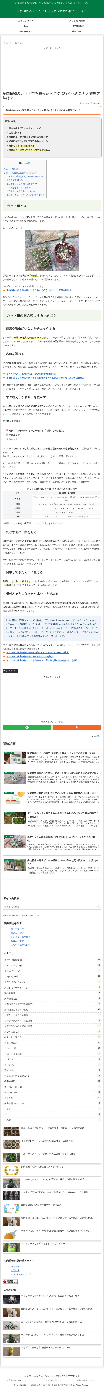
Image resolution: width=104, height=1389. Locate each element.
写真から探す (17, 941)
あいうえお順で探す (20, 937)
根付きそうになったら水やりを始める (26, 195)
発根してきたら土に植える (21, 191)
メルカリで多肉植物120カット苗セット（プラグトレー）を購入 (37, 652)
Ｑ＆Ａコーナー (11, 671)
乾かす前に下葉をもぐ (19, 187)
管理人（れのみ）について (18, 1380)
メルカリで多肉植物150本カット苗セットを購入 (29, 656)
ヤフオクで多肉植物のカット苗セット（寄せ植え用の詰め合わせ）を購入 (42, 660)
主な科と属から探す (20, 945)
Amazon (15, 1267)
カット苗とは (11, 169)
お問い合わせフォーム (86, 1380)
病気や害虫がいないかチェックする (25, 176)
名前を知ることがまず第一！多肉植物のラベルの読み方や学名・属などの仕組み (45, 378)
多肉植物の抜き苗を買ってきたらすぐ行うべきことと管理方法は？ (39, 290)
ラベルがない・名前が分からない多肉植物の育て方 (31, 374)
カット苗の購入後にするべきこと (20, 173)
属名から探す (17, 933)
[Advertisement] (52, 69)
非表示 (27, 163)
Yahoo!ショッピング (21, 1274)
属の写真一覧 (17, 929)
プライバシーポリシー (52, 1380)
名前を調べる (15, 180)
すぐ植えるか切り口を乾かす (22, 184)
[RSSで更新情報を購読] (77, 727)
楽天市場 (15, 1270)
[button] (98, 906)
